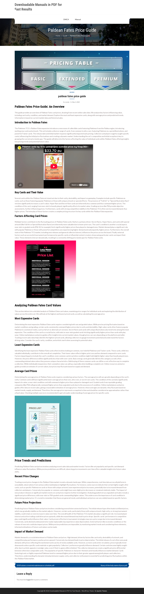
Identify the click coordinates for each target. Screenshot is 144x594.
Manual (78, 19)
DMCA (66, 19)
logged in (29, 580)
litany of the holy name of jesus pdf (114, 565)
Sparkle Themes (102, 591)
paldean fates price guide (72, 96)
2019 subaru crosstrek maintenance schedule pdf (35, 565)
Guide (72, 92)
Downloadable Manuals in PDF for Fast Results (38, 7)
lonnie (67, 102)
